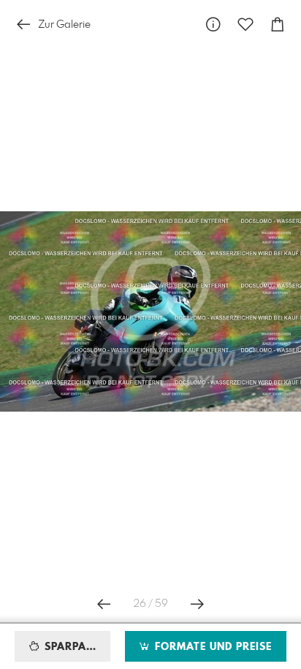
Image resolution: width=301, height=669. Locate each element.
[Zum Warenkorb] (277, 24)
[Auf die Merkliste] (245, 24)
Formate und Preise (211, 647)
